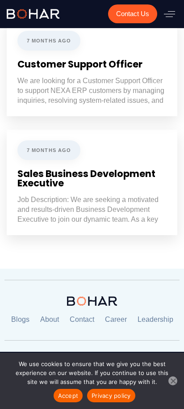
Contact (82, 319)
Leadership (155, 319)
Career (116, 319)
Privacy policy (111, 395)
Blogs (20, 319)
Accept (68, 395)
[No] (172, 380)
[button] (169, 14)
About (49, 319)
